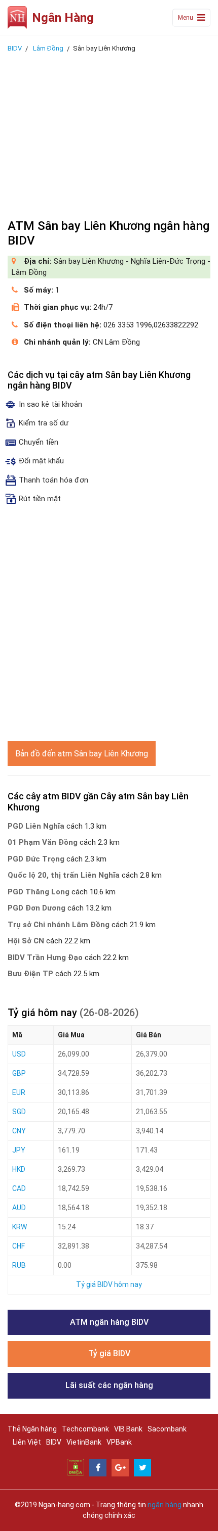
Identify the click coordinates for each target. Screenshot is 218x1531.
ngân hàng (164, 1505)
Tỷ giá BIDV (109, 1353)
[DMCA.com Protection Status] (75, 1466)
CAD (19, 1188)
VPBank (119, 1442)
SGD (19, 1112)
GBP (19, 1073)
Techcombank (85, 1429)
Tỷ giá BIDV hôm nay (109, 1284)
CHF (18, 1246)
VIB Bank (128, 1429)
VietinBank (83, 1442)
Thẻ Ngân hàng (32, 1429)
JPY (18, 1150)
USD (19, 1054)
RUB (19, 1265)
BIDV (53, 1442)
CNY (19, 1131)
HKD (18, 1169)
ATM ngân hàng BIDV (109, 1322)
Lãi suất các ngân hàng (109, 1385)
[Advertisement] (109, 133)
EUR (18, 1092)
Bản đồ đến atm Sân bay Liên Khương (81, 753)
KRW (19, 1227)
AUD (19, 1208)
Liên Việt (27, 1442)
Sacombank (167, 1429)
